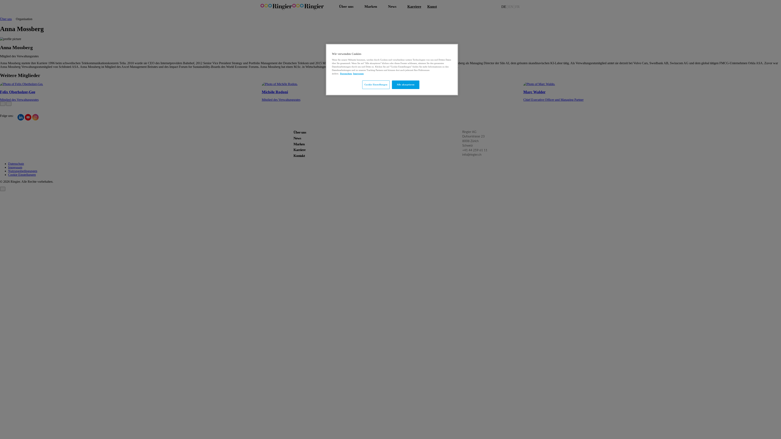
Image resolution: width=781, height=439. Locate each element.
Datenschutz (346, 73)
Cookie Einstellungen (375, 84)
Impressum (358, 73)
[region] (392, 69)
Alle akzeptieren (405, 84)
